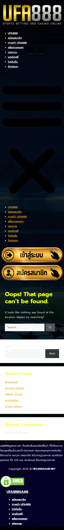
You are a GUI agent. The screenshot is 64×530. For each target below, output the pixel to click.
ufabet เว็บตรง (14, 394)
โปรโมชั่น (13, 62)
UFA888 (13, 33)
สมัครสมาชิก (15, 38)
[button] (32, 139)
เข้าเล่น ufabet (13, 406)
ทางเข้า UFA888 (17, 43)
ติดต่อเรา (13, 67)
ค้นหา (8, 347)
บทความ (12, 52)
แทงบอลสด (11, 382)
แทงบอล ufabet (14, 388)
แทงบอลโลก (12, 400)
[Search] (50, 327)
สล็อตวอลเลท (15, 48)
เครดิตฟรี (13, 57)
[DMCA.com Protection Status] (12, 487)
